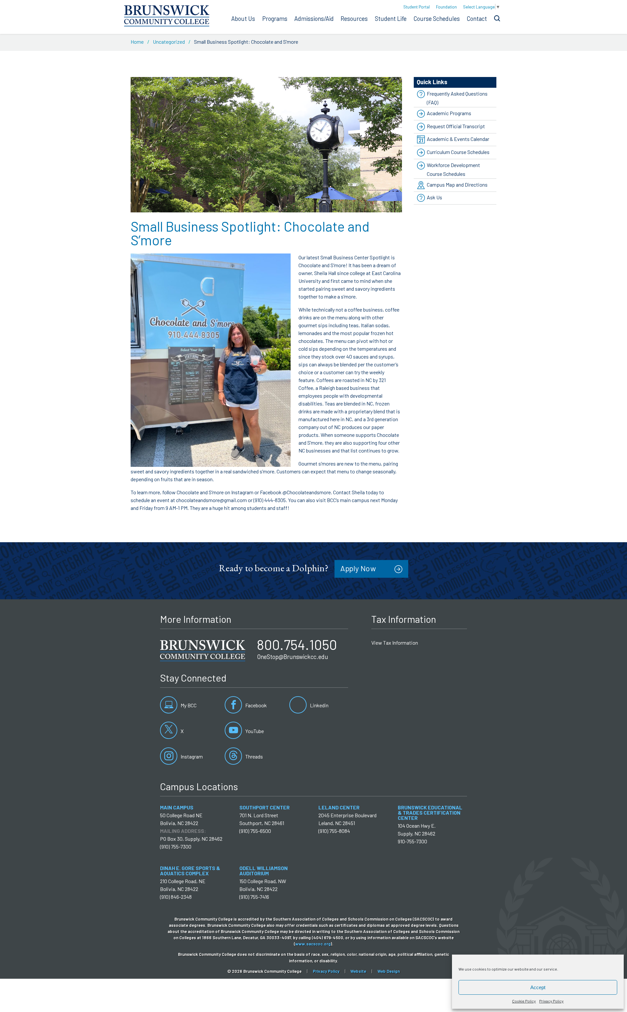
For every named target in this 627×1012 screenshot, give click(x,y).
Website (358, 971)
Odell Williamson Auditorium (263, 870)
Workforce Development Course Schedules (453, 169)
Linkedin (319, 705)
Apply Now (358, 568)
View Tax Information (394, 642)
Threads (253, 756)
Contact (477, 18)
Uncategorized (169, 41)
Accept (537, 987)
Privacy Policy (551, 1001)
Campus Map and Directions (457, 184)
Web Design (389, 971)
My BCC (188, 705)
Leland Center (339, 807)
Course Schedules (436, 18)
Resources (354, 18)
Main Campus (176, 807)
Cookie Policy (524, 1001)
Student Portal (416, 6)
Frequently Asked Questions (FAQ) (457, 97)
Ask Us (434, 197)
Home (137, 41)
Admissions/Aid (314, 18)
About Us (243, 18)
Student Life (391, 18)
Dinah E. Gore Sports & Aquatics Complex (190, 870)
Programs (274, 18)
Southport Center (264, 807)
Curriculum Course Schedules (458, 152)
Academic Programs (449, 113)
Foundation (446, 6)
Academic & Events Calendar (458, 139)
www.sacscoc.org (313, 943)
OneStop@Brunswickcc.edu (292, 656)
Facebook (255, 705)
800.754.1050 (297, 644)
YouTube (254, 731)
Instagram (191, 756)
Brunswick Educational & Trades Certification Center (430, 812)
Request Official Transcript (456, 126)
